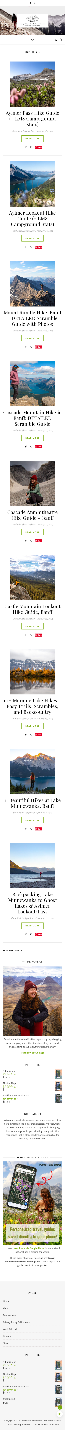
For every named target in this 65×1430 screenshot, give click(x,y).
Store (5, 1342)
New (57, 1424)
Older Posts (14, 950)
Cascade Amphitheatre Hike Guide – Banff (32, 515)
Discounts (8, 1336)
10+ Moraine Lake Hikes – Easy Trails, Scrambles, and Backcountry (33, 706)
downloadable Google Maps (28, 1248)
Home (6, 1301)
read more (32, 138)
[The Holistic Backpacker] (32, 21)
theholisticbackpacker (23, 130)
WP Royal (26, 1424)
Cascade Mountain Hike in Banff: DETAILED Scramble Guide (32, 418)
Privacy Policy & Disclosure (17, 1322)
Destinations (9, 1315)
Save (40, 147)
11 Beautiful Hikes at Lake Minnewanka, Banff (32, 803)
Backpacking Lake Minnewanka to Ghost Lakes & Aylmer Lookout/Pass (32, 903)
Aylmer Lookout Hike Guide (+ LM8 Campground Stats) (32, 218)
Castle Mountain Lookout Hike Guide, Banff (32, 609)
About (6, 1308)
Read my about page (32, 1052)
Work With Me (10, 1329)
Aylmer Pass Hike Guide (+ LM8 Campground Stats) (32, 118)
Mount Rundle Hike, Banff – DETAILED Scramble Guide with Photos (32, 318)
